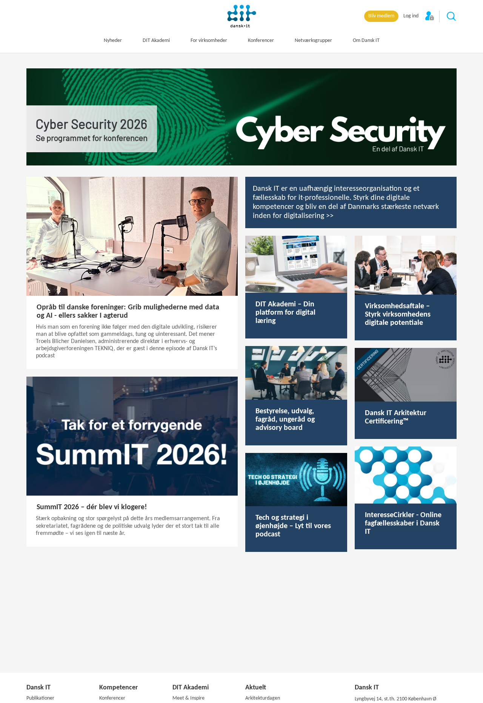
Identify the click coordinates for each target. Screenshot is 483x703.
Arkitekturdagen (262, 698)
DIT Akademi (156, 40)
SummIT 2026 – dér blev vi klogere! (92, 507)
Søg (452, 17)
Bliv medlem (381, 16)
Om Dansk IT (366, 40)
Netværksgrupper (313, 40)
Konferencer (261, 40)
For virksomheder (209, 40)
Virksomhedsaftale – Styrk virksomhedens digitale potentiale (398, 315)
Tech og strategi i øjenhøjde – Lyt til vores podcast (293, 526)
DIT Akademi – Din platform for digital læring (285, 313)
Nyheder (113, 40)
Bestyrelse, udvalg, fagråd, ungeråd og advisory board (285, 420)
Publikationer (40, 698)
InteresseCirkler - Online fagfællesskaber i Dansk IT (403, 523)
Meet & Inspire (188, 698)
